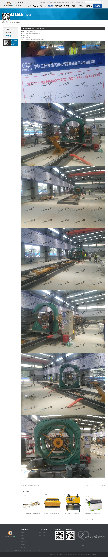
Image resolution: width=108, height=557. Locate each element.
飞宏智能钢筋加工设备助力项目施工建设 (32, 513)
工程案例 (10, 22)
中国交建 (37, 550)
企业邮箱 (15, 44)
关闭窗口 (87, 519)
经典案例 (17, 22)
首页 (29, 6)
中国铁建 (31, 550)
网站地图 (83, 554)
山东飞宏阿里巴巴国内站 (16, 550)
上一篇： (30, 485)
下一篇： (94, 485)
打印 (92, 519)
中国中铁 (26, 550)
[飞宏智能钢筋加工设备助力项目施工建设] (32, 495)
